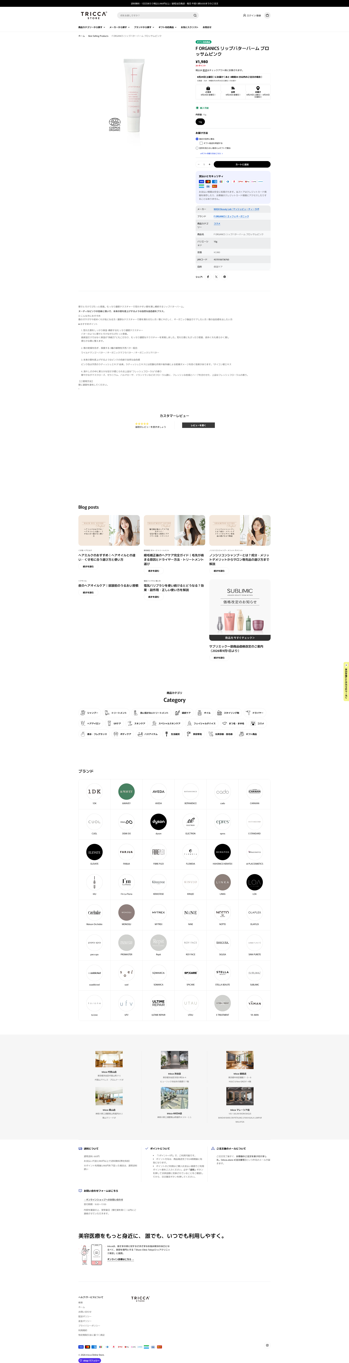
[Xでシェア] (216, 277)
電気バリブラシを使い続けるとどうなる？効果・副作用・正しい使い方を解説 (174, 587)
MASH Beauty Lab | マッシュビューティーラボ (236, 209)
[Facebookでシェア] (208, 277)
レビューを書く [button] (198, 425)
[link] (223, 885)
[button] (346, 681)
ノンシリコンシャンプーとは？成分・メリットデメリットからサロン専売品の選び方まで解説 (239, 559)
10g (200, 121)
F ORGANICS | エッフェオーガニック (231, 216)
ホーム (81, 35)
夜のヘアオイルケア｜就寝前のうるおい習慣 (108, 585)
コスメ (217, 223)
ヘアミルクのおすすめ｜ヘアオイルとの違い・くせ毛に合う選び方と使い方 (106, 557)
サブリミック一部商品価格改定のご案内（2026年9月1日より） (236, 648)
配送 (205, 70)
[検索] (195, 15)
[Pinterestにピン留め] (224, 277)
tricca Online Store (95, 1354)
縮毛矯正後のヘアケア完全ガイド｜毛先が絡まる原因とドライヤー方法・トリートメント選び (174, 559)
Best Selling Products (98, 35)
